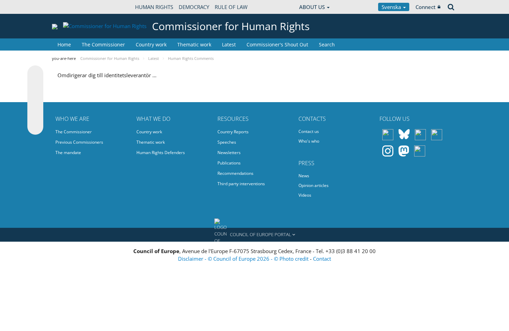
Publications (229, 163)
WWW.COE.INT (69, 7)
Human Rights (154, 6)
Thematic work (194, 44)
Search (327, 44)
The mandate (68, 152)
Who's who (308, 141)
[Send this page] (35, 127)
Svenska (392, 6)
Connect (426, 6)
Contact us (308, 131)
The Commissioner (103, 44)
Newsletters (229, 152)
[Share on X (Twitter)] (35, 87)
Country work (151, 44)
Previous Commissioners (79, 142)
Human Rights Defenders (160, 152)
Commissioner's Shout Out (277, 44)
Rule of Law (231, 6)
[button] (254, 235)
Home (64, 44)
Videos (304, 195)
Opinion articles (313, 185)
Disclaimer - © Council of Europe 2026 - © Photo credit (244, 258)
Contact (322, 258)
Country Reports (233, 132)
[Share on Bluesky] (35, 74)
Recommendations (235, 173)
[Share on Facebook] (35, 100)
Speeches (226, 142)
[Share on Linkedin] (35, 113)
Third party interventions (241, 184)
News (303, 176)
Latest (229, 44)
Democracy (194, 6)
